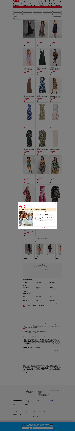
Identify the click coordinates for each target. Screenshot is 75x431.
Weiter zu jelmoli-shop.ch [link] (43, 220)
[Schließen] (55, 203)
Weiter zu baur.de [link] (43, 214)
